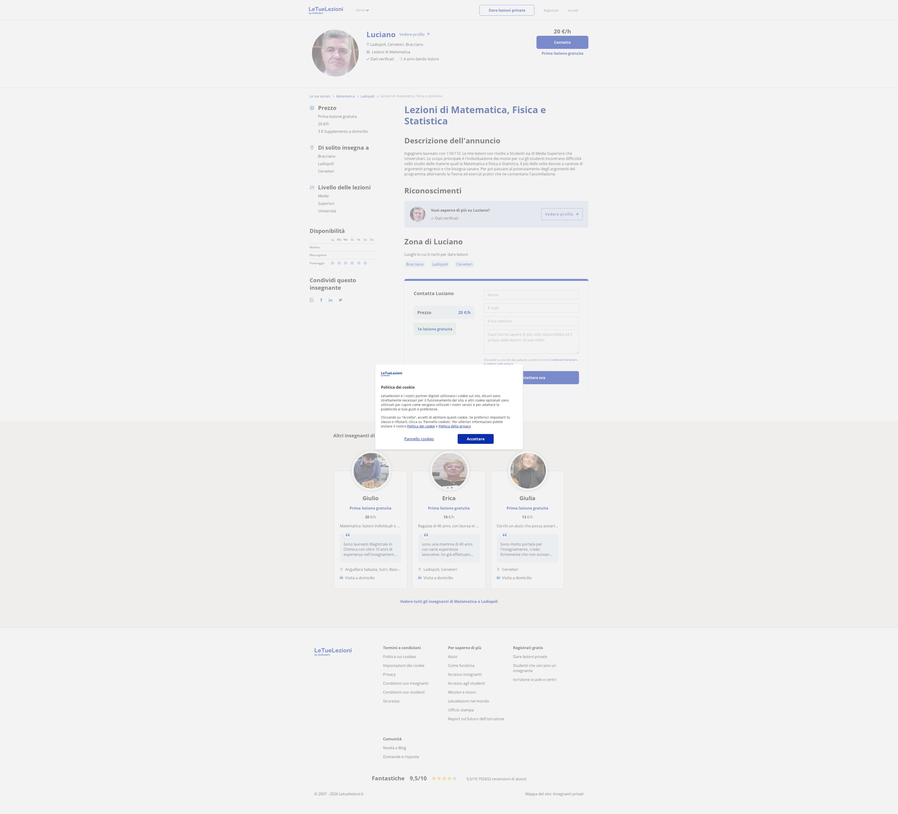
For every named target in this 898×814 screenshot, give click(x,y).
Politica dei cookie (421, 426)
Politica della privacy (455, 426)
